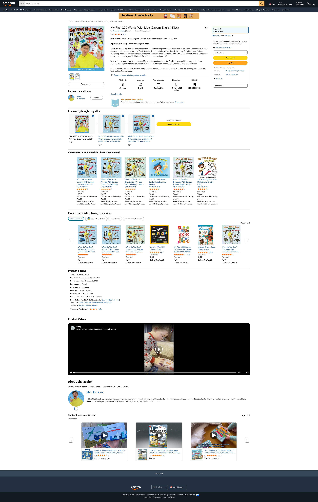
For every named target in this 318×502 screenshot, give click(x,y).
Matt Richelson (119, 31)
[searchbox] (142, 3)
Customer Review (83, 329)
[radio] (230, 30)
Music (155, 10)
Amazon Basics (40, 10)
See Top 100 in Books (110, 300)
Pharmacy (276, 10)
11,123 (187, 255)
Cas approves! (96, 329)
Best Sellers (53, 10)
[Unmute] (247, 372)
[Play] (70, 372)
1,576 (210, 252)
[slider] (154, 372)
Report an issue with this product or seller (130, 75)
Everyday (285, 10)
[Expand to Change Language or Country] (274, 4)
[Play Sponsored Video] (104, 435)
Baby (203, 10)
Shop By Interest (262, 10)
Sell (131, 10)
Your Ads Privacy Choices (186, 495)
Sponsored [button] (71, 418)
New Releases (66, 10)
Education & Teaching (81, 21)
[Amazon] (9, 4)
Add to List (219, 86)
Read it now (179, 102)
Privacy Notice (140, 495)
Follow (96, 98)
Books (113, 10)
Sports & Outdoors (234, 10)
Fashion (138, 10)
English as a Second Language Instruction (95, 302)
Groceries (78, 10)
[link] (111, 124)
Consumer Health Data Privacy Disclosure (161, 495)
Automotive (194, 10)
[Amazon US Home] (136, 488)
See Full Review (110, 329)
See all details (116, 94)
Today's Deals (102, 10)
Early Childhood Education (115, 21)
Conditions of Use (128, 495)
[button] (5, 9)
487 (161, 252)
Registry (147, 10)
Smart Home (249, 10)
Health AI (14, 10)
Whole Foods (89, 10)
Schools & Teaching (97, 21)
